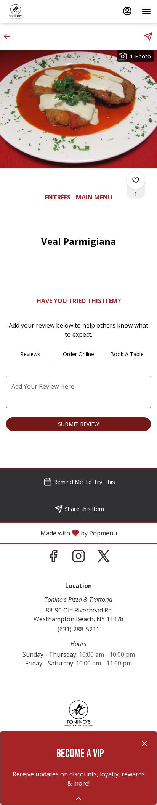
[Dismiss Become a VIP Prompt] (144, 743)
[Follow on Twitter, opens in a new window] (104, 557)
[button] (9, 36)
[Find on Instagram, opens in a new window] (78, 557)
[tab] (30, 354)
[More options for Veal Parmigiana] (136, 180)
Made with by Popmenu (61, 533)
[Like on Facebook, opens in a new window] (53, 557)
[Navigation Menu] (146, 11)
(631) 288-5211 (78, 629)
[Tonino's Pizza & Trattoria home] (40, 11)
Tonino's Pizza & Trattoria (78, 713)
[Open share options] (148, 36)
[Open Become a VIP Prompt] (78, 798)
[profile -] (127, 11)
